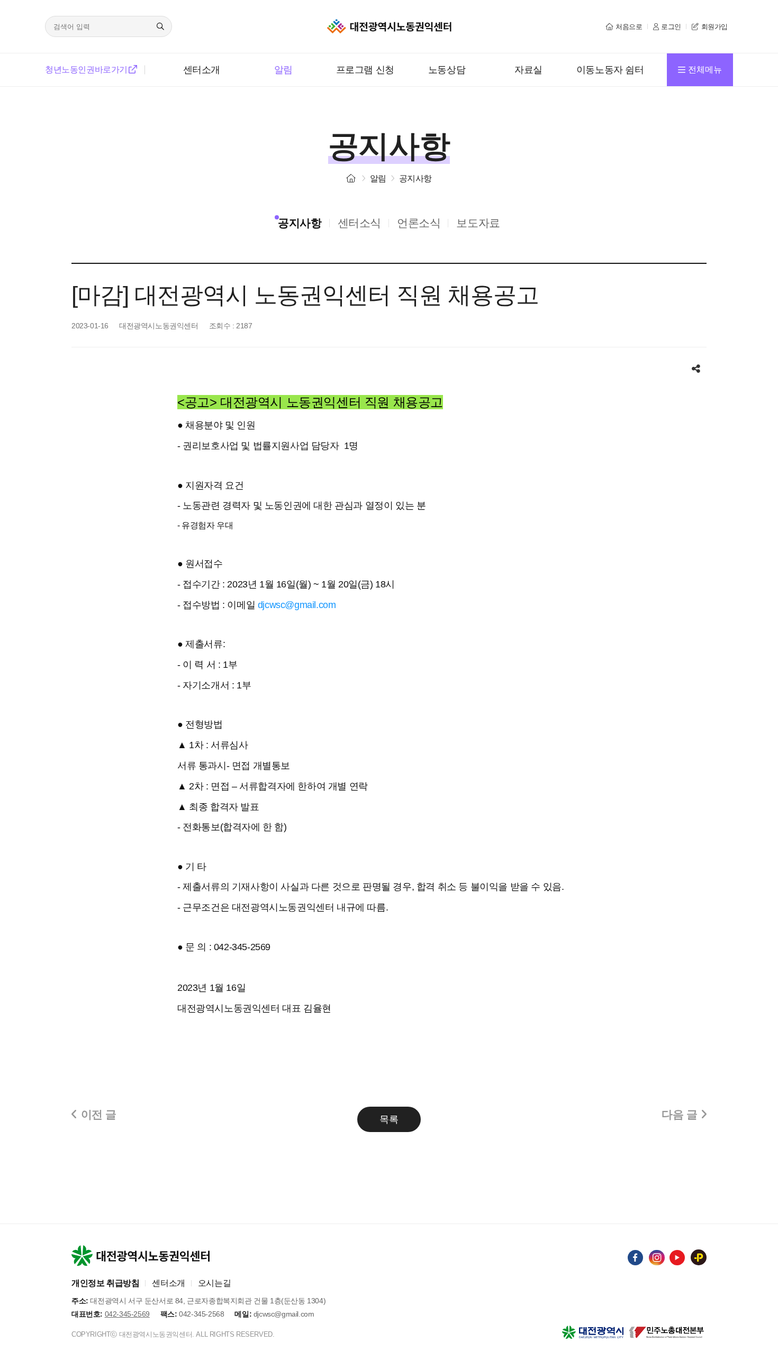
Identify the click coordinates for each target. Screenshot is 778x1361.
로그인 (671, 27)
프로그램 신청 (365, 70)
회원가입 (714, 27)
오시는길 (214, 1283)
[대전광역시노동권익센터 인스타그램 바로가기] (657, 1258)
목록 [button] (388, 1119)
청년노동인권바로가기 (86, 69)
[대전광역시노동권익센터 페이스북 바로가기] (636, 1258)
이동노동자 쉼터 (610, 70)
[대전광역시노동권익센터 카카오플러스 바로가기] (699, 1257)
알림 (283, 70)
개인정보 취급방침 (105, 1283)
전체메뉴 (705, 69)
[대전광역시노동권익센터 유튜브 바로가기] (677, 1258)
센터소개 (201, 70)
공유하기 (696, 363)
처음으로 (629, 27)
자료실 (528, 70)
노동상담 (446, 70)
